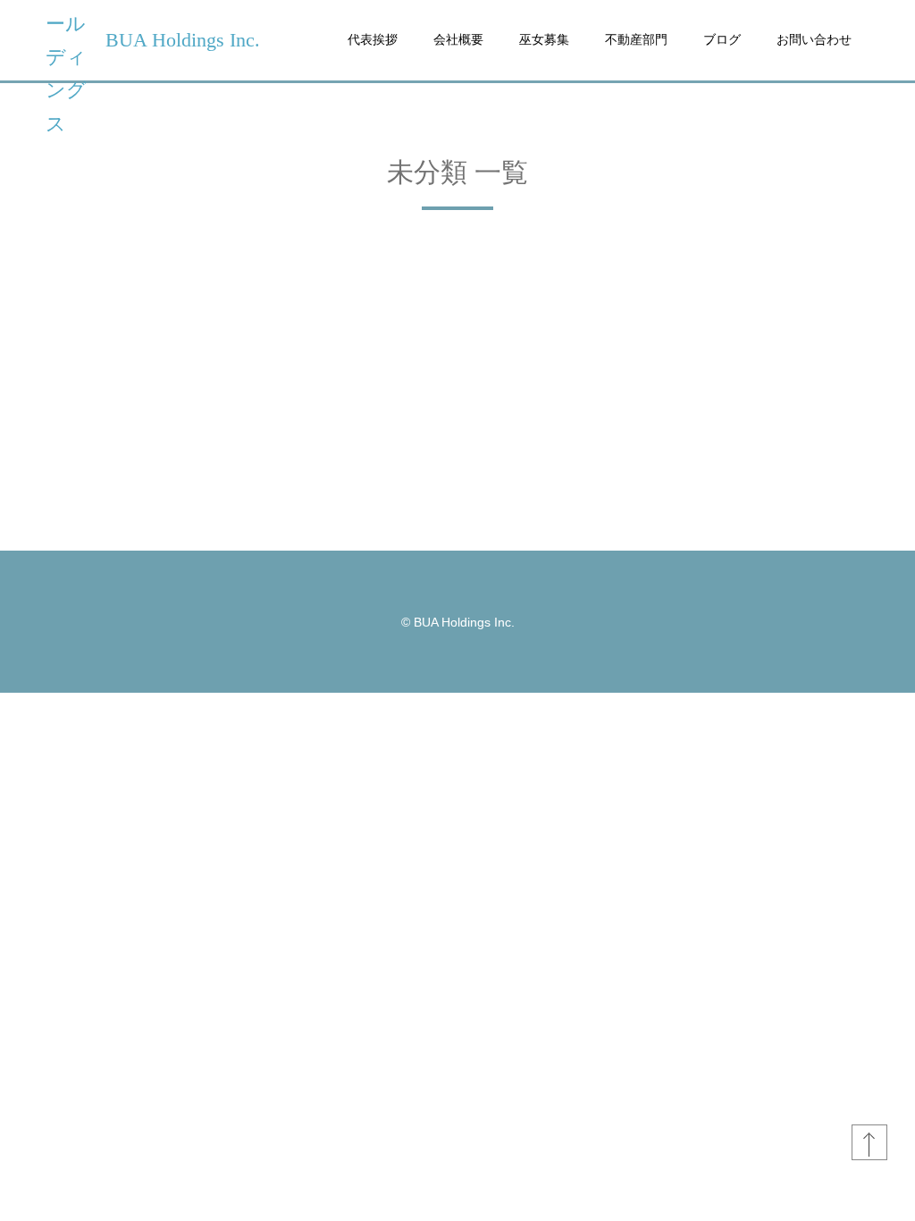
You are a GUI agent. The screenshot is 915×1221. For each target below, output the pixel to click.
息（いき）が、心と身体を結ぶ (141, 469)
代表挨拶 (373, 39)
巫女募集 (544, 39)
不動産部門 (636, 39)
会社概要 (458, 39)
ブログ (722, 39)
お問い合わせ (814, 39)
